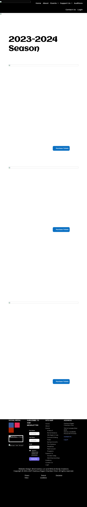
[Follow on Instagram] (17, 425)
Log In (66, 439)
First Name (32, 430)
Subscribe (34, 459)
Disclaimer (59, 475)
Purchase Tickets (62, 381)
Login (80, 10)
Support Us (65, 3)
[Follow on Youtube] (11, 430)
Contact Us (71, 10)
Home (38, 3)
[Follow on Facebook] (11, 425)
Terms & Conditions (43, 476)
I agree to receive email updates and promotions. (35, 453)
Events (53, 3)
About (46, 3)
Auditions (78, 3)
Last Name (32, 437)
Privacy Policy (27, 476)
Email (30, 444)
